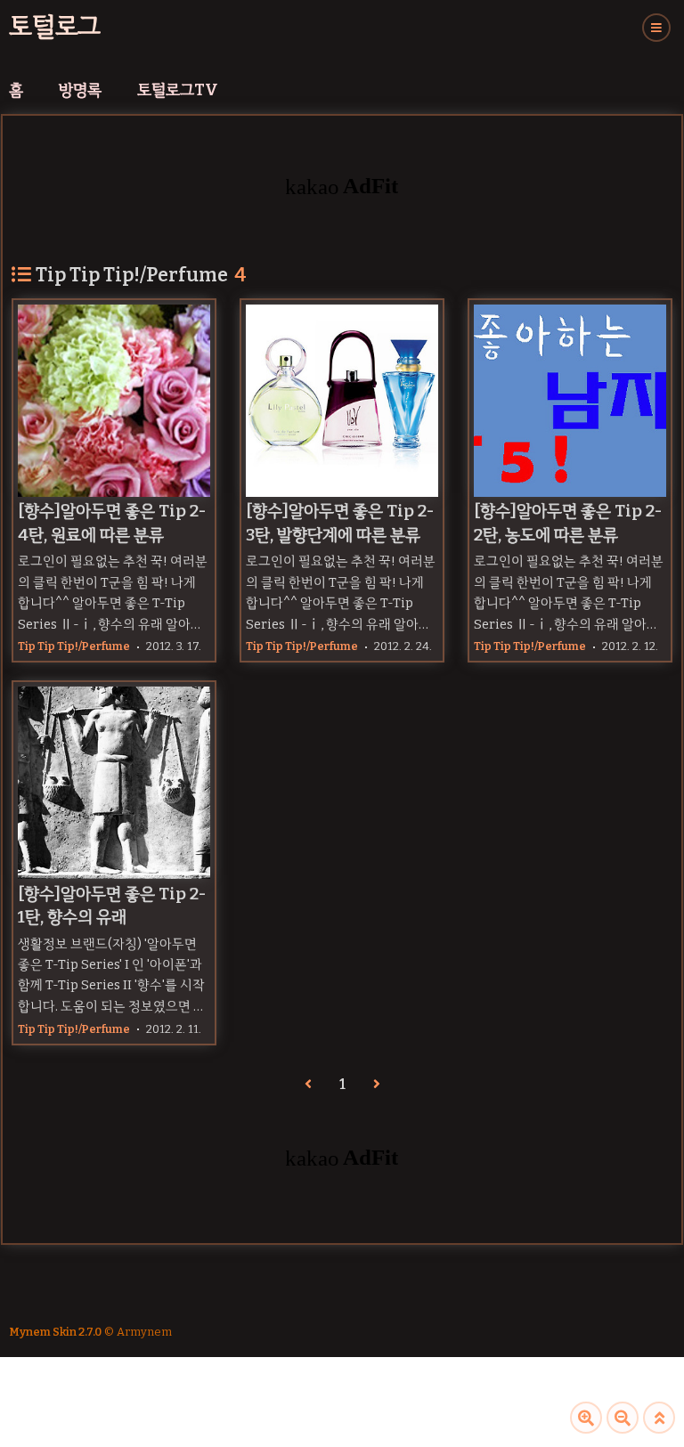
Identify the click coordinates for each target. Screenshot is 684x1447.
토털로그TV (177, 90)
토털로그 (55, 26)
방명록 (80, 90)
